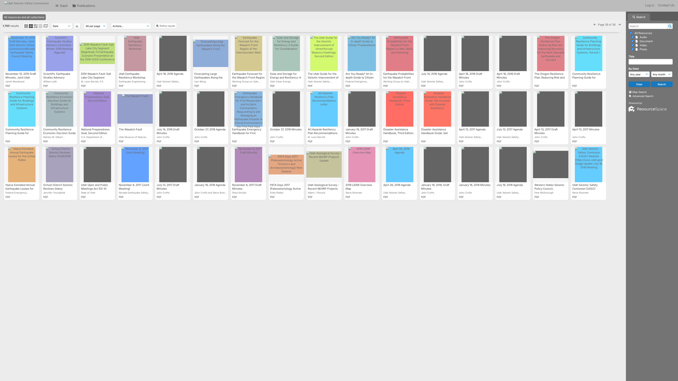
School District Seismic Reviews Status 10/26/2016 (58, 188)
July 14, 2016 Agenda (434, 73)
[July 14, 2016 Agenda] (437, 53)
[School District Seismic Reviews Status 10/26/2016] (59, 164)
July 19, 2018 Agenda (510, 185)
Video (642, 45)
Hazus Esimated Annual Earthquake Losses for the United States (20, 188)
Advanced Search (642, 96)
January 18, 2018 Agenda (210, 185)
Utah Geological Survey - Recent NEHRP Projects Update (323, 188)
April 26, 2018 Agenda (397, 185)
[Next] (619, 24)
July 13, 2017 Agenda (510, 129)
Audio (642, 37)
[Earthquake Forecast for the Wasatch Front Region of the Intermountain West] (248, 53)
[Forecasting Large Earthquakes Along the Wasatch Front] (210, 53)
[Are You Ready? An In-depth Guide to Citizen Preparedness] (361, 53)
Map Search (639, 91)
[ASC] (77, 26)
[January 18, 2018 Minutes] (475, 164)
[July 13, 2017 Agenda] (513, 109)
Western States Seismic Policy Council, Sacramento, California (549, 188)
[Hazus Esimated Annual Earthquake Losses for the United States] (21, 164)
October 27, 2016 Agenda (210, 129)
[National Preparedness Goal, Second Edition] (97, 109)
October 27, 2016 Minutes (286, 129)
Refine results (167, 25)
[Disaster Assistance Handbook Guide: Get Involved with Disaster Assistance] (437, 109)
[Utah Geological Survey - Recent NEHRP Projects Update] (324, 164)
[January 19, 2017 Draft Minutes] (361, 109)
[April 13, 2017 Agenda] (475, 109)
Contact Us (666, 5)
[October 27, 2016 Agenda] (210, 109)
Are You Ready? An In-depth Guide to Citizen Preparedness (360, 77)
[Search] (670, 26)
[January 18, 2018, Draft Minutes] (437, 164)
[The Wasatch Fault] (135, 109)
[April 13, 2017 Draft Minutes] (550, 109)
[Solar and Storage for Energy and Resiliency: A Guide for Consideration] (286, 53)
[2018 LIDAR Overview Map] (361, 164)
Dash (63, 6)
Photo (642, 49)
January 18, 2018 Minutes (474, 185)
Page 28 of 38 (607, 24)
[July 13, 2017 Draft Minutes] (173, 164)
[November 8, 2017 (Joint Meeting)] (135, 164)
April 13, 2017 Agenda (472, 129)
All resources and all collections (24, 17)
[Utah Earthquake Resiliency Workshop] (135, 53)
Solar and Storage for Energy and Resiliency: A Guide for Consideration (285, 77)
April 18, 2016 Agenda (170, 73)
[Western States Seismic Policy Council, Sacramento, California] (550, 164)
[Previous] (595, 24)
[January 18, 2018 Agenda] (210, 164)
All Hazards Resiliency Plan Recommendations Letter (322, 133)
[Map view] (45, 26)
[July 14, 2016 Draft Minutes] (173, 109)
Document (645, 41)
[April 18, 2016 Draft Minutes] (475, 53)
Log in (649, 5)
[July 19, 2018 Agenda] (513, 164)
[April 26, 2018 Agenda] (399, 164)
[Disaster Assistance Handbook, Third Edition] (399, 109)
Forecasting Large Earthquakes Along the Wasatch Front (208, 77)
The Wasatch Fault (131, 129)
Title (631, 56)
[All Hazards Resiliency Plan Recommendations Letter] (324, 109)
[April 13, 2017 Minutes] (588, 109)
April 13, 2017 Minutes (586, 129)
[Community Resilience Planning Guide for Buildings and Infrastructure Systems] (21, 109)
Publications (85, 6)
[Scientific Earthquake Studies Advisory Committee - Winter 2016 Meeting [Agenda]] (59, 53)
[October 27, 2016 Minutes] (286, 109)
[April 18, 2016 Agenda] (173, 53)
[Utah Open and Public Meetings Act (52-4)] (97, 164)
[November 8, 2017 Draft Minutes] (248, 164)
